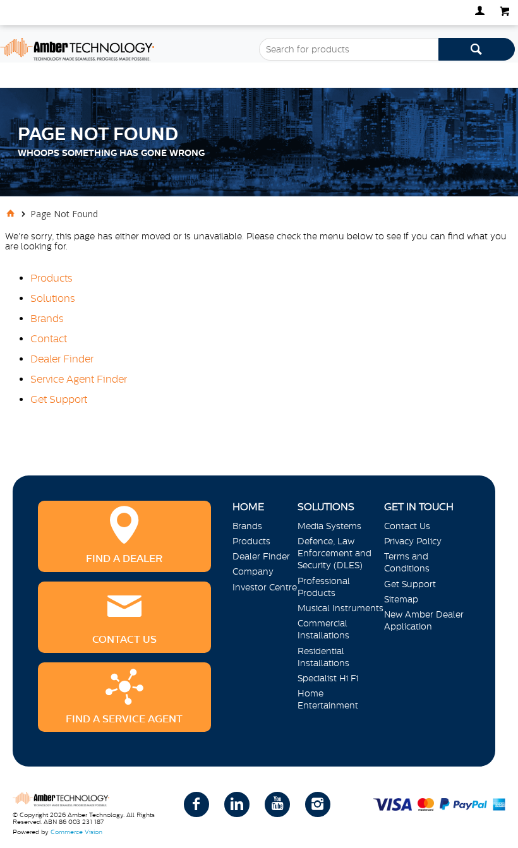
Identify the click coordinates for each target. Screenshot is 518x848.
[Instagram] (317, 804)
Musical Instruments (340, 608)
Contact (48, 338)
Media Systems (329, 526)
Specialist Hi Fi (328, 678)
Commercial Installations (323, 629)
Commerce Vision (76, 831)
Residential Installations (323, 657)
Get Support (58, 399)
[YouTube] (277, 804)
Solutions (52, 298)
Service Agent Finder (78, 379)
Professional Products (324, 587)
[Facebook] (196, 804)
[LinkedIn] (237, 804)
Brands (47, 318)
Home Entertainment (328, 699)
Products (51, 278)
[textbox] (348, 49)
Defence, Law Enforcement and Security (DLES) (334, 553)
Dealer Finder (61, 358)
